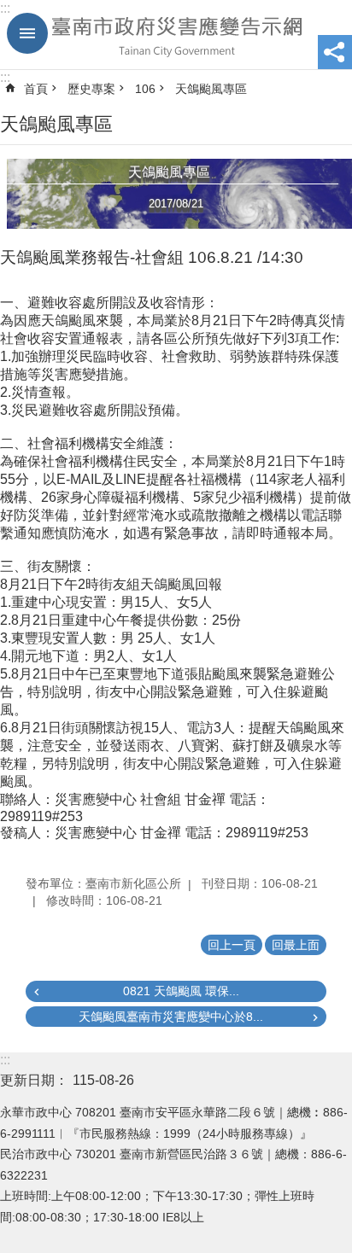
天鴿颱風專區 (211, 89)
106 (145, 89)
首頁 (36, 89)
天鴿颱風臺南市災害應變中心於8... (171, 1016)
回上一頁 (231, 945)
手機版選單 (27, 33)
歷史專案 (91, 89)
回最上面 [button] (296, 945)
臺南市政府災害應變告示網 (176, 35)
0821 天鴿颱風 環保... (181, 991)
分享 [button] (335, 52)
